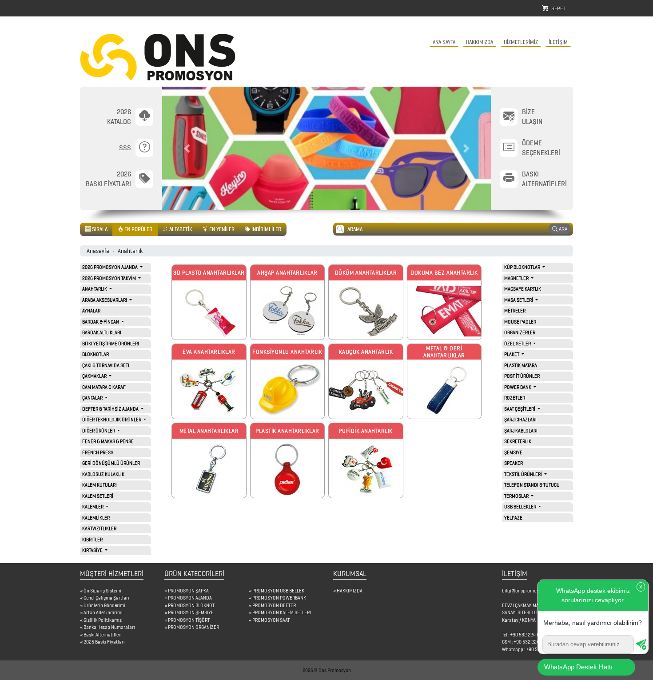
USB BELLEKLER (520, 507)
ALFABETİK (180, 229)
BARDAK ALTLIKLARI (101, 332)
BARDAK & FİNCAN (101, 322)
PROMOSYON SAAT (271, 620)
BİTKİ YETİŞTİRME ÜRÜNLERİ (110, 343)
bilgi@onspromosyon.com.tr (531, 591)
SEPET (557, 8)
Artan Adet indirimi (103, 612)
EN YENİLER (221, 229)
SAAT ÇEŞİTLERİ (520, 409)
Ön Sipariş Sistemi (102, 591)
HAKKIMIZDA (479, 42)
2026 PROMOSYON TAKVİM (109, 278)
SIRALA (99, 229)
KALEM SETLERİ (97, 496)
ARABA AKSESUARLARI (105, 300)
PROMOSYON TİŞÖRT (189, 620)
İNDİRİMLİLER (265, 229)
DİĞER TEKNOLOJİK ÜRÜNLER (112, 419)
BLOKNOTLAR (95, 354)
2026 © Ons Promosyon (327, 670)
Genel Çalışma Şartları (106, 598)
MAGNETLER (517, 278)
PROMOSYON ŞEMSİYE (191, 612)
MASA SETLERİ (519, 300)
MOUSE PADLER (520, 322)
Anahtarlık (130, 251)
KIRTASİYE (93, 550)
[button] (186, 148)
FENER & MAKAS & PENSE (108, 441)
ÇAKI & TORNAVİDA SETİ (105, 365)
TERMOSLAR (517, 496)
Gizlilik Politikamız (103, 620)
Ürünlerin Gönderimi (104, 605)
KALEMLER (93, 507)
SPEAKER (513, 463)
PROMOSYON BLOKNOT (191, 605)
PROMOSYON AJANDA (190, 598)
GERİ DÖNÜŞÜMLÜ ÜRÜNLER (111, 463)
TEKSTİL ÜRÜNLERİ (523, 474)
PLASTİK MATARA (520, 365)
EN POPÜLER (137, 229)
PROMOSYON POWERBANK (279, 598)
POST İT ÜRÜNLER (522, 376)
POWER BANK (518, 387)
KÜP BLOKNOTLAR (522, 267)
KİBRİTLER (92, 539)
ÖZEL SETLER (518, 343)
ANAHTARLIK (95, 289)
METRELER (515, 311)
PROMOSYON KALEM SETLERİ (281, 612)
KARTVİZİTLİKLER (99, 528)
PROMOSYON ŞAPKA (188, 591)
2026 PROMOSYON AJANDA (110, 267)
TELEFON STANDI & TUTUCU (532, 485)
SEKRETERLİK (517, 441)
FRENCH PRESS (97, 452)
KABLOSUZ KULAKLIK (103, 474)
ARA (562, 228)
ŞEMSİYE (513, 452)
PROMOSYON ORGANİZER (193, 627)
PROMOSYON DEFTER (274, 605)
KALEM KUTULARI (99, 485)
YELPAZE (513, 518)
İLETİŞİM (558, 42)
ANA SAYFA (444, 42)
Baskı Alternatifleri (103, 635)
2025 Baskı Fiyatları (104, 642)
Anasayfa (98, 251)
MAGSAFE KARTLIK (522, 289)
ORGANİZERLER (519, 332)
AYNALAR (91, 311)
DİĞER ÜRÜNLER (99, 431)
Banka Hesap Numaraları (109, 627)
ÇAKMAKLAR (95, 376)
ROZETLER (514, 398)
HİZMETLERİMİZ (521, 42)
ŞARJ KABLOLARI (521, 431)
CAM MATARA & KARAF (104, 387)
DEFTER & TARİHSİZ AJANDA (110, 409)
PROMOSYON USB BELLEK (278, 591)
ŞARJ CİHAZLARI (520, 419)
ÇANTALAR (93, 398)
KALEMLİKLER (96, 518)
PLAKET (512, 354)
